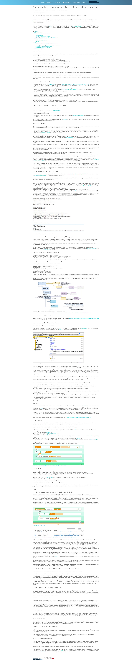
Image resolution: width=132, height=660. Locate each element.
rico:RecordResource (53, 187)
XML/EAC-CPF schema (60, 112)
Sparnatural (35, 21)
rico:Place (47, 434)
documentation (84, 328)
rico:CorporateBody (52, 433)
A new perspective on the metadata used (44, 46)
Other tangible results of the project (43, 47)
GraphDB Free (52, 84)
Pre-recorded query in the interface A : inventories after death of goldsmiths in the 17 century (49, 465)
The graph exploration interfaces (40, 38)
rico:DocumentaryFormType (93, 436)
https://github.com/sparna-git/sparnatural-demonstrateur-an (79, 417)
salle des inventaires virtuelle (78, 115)
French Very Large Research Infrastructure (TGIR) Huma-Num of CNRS (75, 84)
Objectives (36, 31)
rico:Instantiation (53, 442)
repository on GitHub (91, 248)
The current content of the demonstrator (42, 34)
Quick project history (38, 32)
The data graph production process (43, 36)
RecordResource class (77, 429)
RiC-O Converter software (77, 26)
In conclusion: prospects (39, 48)
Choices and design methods (41, 40)
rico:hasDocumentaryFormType (86, 185)
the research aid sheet (45, 132)
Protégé (60, 329)
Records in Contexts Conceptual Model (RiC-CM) (77, 174)
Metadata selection (39, 35)
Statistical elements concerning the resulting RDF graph (46, 37)
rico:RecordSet (50, 477)
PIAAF (50, 26)
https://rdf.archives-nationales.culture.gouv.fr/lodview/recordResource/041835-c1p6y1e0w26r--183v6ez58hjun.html (71, 312)
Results (37, 41)
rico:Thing (78, 438)
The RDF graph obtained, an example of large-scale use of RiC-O (48, 45)
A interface (44, 422)
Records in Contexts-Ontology (40, 175)
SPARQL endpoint (46, 249)
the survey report (69, 137)
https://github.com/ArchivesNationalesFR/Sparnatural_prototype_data (84, 318)
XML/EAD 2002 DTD (57, 110)
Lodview (41, 408)
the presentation (42, 651)
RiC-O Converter (70, 182)
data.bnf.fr (65, 119)
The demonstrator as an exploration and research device (47, 43)
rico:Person (48, 432)
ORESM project (60, 650)
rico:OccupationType (94, 439)
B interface (45, 471)
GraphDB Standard (76, 190)
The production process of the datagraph (70, 89)
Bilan (35, 42)
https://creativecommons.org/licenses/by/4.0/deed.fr (43, 16)
